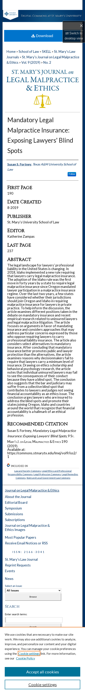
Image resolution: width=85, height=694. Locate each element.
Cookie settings (29, 653)
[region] (42, 660)
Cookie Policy (25, 658)
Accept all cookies (42, 671)
